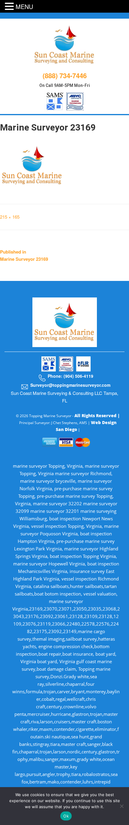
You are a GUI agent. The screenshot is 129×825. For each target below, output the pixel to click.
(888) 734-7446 (65, 75)
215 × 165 (10, 217)
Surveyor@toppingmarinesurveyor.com (70, 385)
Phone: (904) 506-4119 (70, 376)
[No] (121, 806)
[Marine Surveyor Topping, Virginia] (64, 44)
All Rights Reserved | (97, 415)
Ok (66, 816)
